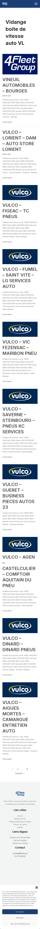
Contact (20, 827)
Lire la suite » (7, 122)
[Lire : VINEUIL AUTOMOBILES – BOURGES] (20, 64)
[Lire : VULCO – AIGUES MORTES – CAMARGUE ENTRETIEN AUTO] (20, 690)
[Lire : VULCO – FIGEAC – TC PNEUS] (20, 192)
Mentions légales (20, 840)
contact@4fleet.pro (20, 853)
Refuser (20, 918)
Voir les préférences (20, 924)
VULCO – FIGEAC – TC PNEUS (15, 210)
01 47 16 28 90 (20, 856)
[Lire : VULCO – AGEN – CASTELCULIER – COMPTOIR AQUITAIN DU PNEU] (20, 544)
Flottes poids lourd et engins (20, 822)
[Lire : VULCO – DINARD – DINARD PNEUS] (20, 625)
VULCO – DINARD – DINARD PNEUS (19, 644)
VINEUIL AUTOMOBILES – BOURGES (18, 85)
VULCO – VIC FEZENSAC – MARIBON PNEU (19, 347)
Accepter (20, 912)
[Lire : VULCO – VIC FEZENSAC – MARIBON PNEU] (20, 329)
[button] (37, 887)
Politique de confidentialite (20, 838)
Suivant (20, 773)
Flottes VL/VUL (20, 819)
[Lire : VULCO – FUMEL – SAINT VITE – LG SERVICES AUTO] (20, 256)
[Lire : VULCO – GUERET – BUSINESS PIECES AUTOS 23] (20, 472)
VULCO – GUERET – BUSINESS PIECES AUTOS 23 (18, 496)
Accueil (20, 816)
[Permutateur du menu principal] (36, 4)
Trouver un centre (20, 824)
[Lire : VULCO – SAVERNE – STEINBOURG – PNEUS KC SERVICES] (20, 396)
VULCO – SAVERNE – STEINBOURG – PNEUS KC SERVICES (18, 420)
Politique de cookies (20, 843)
